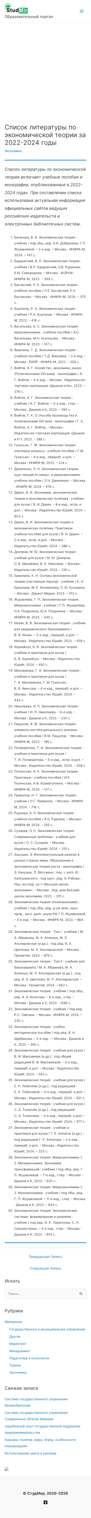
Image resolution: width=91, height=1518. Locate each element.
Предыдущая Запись (45, 1256)
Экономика (13, 151)
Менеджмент (19, 1351)
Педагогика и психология (29, 1358)
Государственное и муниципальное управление (47, 1329)
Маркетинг (17, 1344)
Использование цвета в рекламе (30, 1453)
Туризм (15, 1365)
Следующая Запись (45, 1268)
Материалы (13, 1322)
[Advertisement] (45, 70)
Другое (15, 1336)
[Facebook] (45, 1502)
